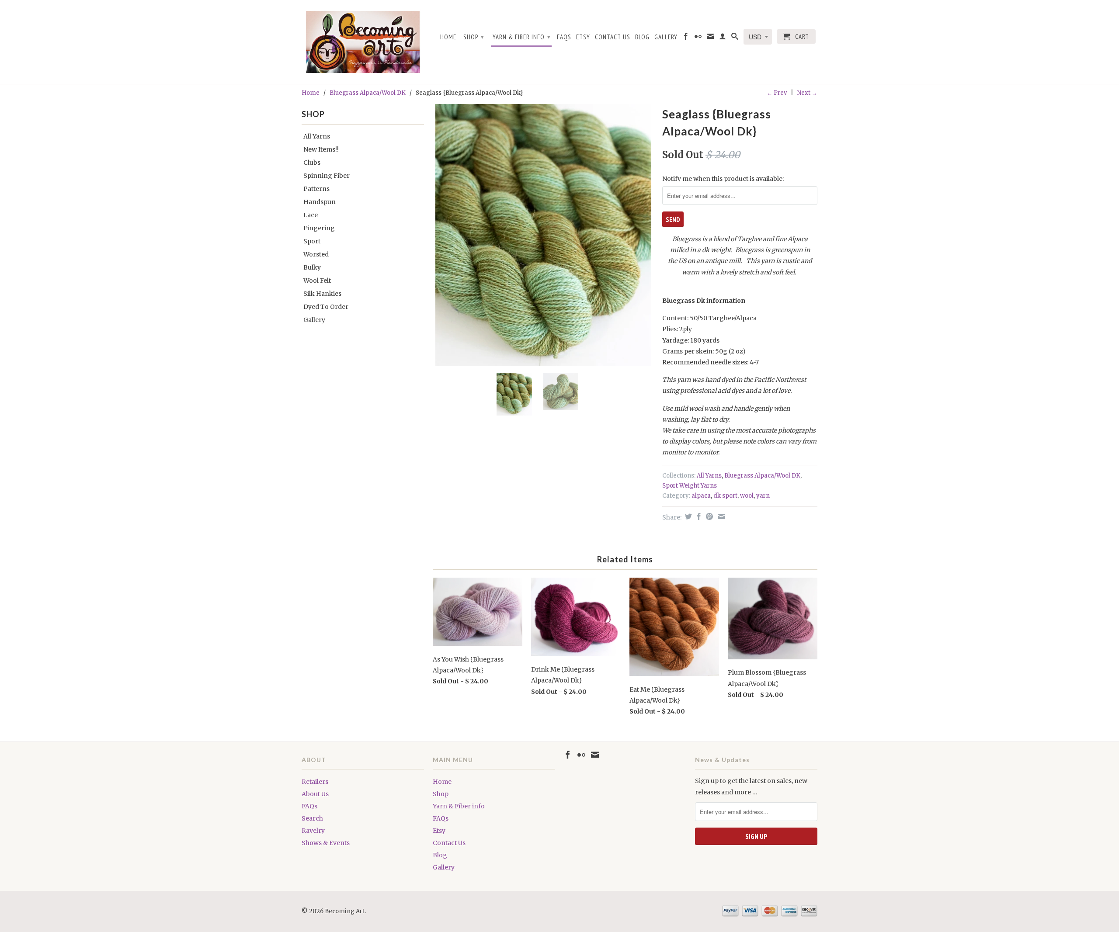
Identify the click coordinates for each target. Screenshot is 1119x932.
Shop (473, 37)
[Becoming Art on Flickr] (698, 38)
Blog (642, 37)
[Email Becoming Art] (710, 38)
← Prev (777, 93)
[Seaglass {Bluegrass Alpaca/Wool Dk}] (543, 235)
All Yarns (316, 136)
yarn (763, 495)
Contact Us (612, 37)
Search (312, 818)
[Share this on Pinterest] (708, 516)
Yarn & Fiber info (522, 37)
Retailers (315, 782)
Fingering (319, 228)
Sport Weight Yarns (689, 485)
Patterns (316, 189)
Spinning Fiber (326, 176)
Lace (310, 215)
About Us (315, 794)
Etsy (583, 37)
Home (448, 37)
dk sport (725, 495)
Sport (311, 241)
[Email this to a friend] (720, 516)
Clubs (311, 162)
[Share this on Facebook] (697, 516)
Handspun (319, 202)
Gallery (666, 37)
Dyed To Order (325, 307)
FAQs (564, 37)
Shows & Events (326, 843)
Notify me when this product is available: (723, 179)
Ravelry (313, 831)
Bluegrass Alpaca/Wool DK (368, 93)
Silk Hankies (322, 294)
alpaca (701, 495)
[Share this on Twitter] (687, 516)
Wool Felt (317, 280)
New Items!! (321, 149)
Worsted (316, 254)
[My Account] (722, 38)
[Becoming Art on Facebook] (686, 38)
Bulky (312, 267)
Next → (807, 93)
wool (747, 495)
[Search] (735, 38)
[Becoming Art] (363, 42)
